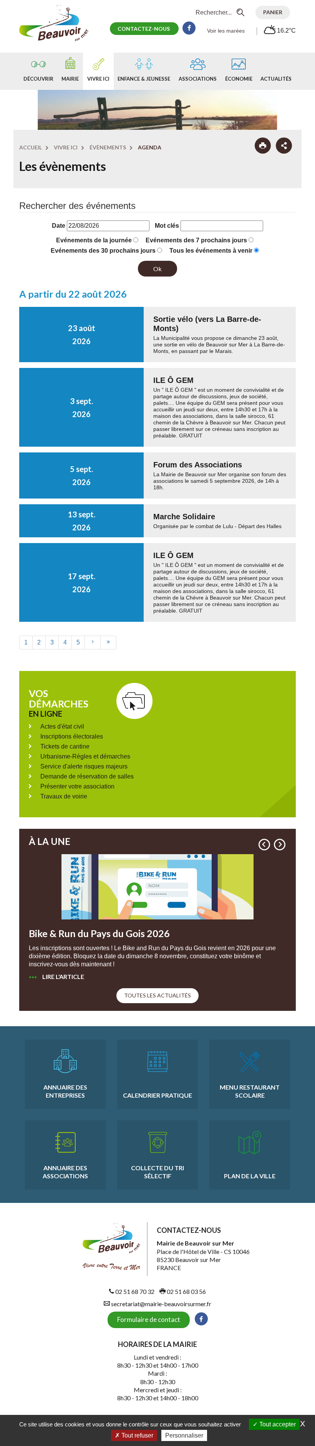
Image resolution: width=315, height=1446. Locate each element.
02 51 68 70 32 (134, 1291)
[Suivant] (93, 642)
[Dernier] (108, 642)
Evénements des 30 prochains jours (103, 250)
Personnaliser (184, 1435)
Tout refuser (136, 1435)
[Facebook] (189, 28)
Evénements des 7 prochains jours (196, 240)
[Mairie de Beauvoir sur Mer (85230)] (57, 22)
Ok (157, 268)
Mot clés (167, 225)
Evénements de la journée (94, 240)
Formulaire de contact (148, 1319)
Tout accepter (277, 1424)
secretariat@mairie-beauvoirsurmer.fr (160, 1303)
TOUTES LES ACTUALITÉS (157, 995)
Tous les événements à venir (210, 250)
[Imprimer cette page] (263, 145)
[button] (264, 844)
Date (58, 225)
